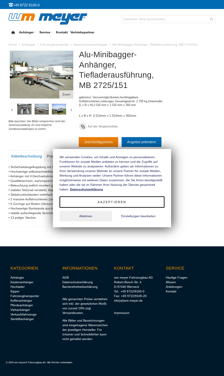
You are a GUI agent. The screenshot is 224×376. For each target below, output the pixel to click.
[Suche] (211, 19)
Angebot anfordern (141, 142)
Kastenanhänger (21, 282)
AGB (65, 277)
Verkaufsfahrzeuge (23, 314)
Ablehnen (85, 216)
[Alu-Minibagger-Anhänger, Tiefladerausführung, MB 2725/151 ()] (24, 109)
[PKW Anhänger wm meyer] (48, 19)
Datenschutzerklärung (77, 282)
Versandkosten (72, 313)
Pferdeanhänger (21, 305)
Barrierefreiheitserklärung (80, 286)
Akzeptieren (112, 202)
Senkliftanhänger (22, 319)
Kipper (14, 291)
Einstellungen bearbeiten (138, 216)
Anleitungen (174, 286)
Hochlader (17, 286)
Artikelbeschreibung (26, 156)
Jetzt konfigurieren (98, 142)
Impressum (122, 313)
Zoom (66, 94)
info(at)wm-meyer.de (128, 300)
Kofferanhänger (21, 300)
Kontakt (171, 291)
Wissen (171, 282)
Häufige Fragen (176, 277)
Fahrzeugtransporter (24, 296)
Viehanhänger (20, 310)
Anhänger (17, 277)
